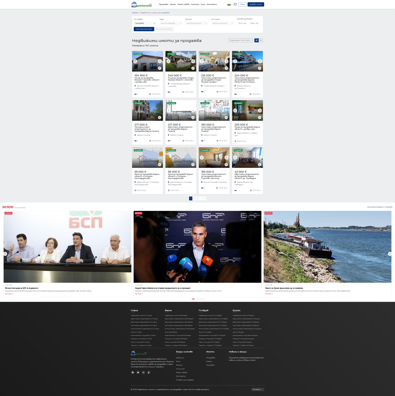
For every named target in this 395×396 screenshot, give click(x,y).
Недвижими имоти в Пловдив (210, 315)
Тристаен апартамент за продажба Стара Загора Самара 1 (213, 80)
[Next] (390, 254)
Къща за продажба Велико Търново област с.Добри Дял (147, 80)
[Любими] (235, 4)
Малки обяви (184, 4)
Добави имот (256, 4)
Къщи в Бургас (238, 332)
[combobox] (145, 23)
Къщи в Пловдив (205, 332)
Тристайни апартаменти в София (144, 325)
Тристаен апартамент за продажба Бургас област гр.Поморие (247, 80)
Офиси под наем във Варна (175, 342)
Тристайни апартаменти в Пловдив (213, 325)
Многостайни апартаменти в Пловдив (214, 329)
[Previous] (5, 254)
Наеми (173, 4)
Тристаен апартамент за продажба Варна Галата (213, 129)
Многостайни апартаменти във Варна (180, 329)
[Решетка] (256, 40)
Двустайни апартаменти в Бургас (246, 322)
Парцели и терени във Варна (176, 345)
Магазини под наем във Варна (176, 338)
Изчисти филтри (164, 29)
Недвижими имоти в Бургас (243, 315)
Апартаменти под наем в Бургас (245, 335)
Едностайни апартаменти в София (144, 319)
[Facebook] (133, 372)
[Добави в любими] (159, 68)
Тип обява (138, 19)
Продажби (163, 4)
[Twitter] (138, 372)
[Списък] (261, 40)
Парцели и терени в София (141, 345)
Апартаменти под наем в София (143, 335)
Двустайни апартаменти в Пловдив (213, 322)
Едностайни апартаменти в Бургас (246, 319)
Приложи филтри (144, 29)
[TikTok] (149, 372)
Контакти (212, 4)
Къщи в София (136, 332)
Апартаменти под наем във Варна (178, 335)
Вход (242, 4)
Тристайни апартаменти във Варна (178, 325)
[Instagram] (143, 372)
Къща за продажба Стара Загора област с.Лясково (181, 79)
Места (179, 365)
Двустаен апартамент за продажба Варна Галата (180, 129)
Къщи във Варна (171, 332)
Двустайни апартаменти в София (144, 322)
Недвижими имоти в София (141, 315)
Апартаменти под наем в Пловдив (212, 335)
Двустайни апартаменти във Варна (178, 322)
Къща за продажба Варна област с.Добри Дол (247, 128)
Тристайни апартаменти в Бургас (246, 325)
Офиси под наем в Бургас (242, 342)
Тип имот (215, 19)
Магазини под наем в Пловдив (210, 338)
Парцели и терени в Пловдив (210, 345)
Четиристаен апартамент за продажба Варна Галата (147, 129)
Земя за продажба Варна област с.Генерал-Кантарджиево (147, 176)
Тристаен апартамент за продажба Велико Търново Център (213, 176)
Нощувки (210, 365)
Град (161, 19)
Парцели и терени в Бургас (243, 345)
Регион (188, 19)
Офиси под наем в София (140, 342)
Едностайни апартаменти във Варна (179, 319)
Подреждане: (239, 40)
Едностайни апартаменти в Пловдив (213, 319)
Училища (180, 369)
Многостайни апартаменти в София (145, 329)
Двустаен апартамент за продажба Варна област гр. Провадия (247, 176)
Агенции (195, 4)
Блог (203, 4)
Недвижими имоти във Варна (176, 315)
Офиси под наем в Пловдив (209, 342)
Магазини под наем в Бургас (243, 338)
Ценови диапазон (245, 19)
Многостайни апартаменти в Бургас (247, 329)
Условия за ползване (185, 380)
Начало (135, 13)
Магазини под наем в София (141, 338)
